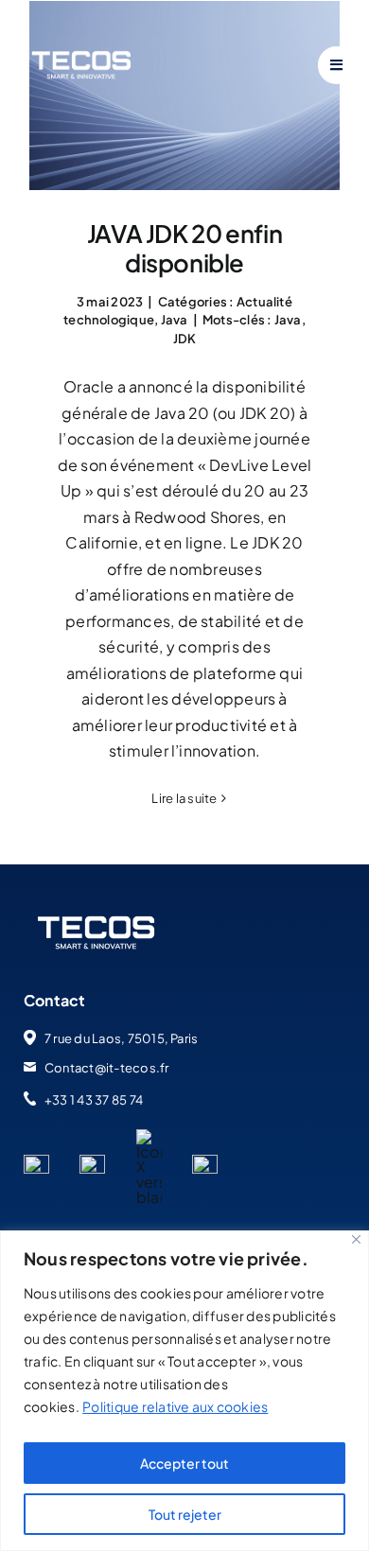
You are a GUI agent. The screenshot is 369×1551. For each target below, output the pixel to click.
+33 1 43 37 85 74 (93, 1099)
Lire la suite (184, 798)
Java (174, 319)
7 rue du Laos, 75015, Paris (121, 1038)
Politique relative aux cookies (175, 1406)
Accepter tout (184, 1463)
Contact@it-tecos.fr (106, 1067)
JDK (185, 338)
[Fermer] (356, 1239)
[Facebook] (92, 1162)
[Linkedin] (36, 1162)
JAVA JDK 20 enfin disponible (184, 248)
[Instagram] (205, 1162)
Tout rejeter (185, 1514)
